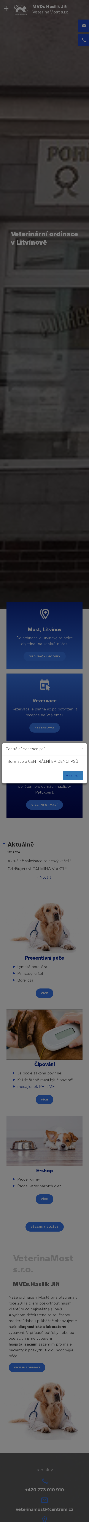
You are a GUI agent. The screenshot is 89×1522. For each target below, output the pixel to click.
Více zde (73, 775)
